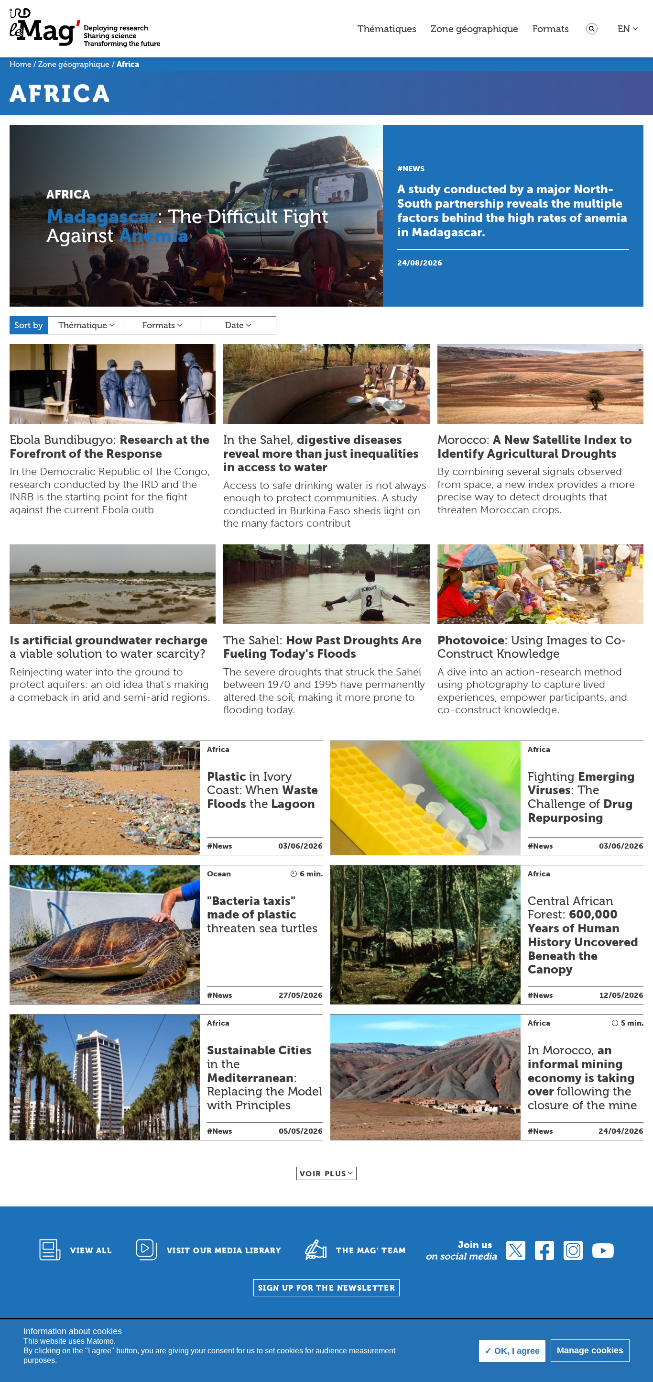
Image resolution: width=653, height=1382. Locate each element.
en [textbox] (624, 28)
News (413, 168)
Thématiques (387, 28)
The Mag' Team (371, 1250)
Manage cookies (590, 1350)
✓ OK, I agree (512, 1351)
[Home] (85, 29)
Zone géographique (474, 28)
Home (21, 64)
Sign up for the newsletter (326, 1288)
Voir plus (323, 1173)
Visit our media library (224, 1250)
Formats (551, 28)
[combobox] (628, 29)
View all (91, 1250)
